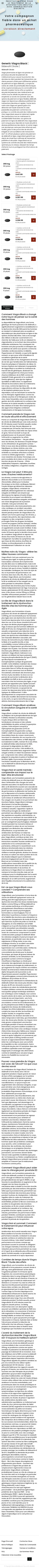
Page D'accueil (7, 1541)
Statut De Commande (28, 1545)
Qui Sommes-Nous (27, 1551)
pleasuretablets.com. (17, 1566)
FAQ (3, 1551)
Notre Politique (7, 1545)
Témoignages (7, 1548)
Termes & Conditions (27, 1548)
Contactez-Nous (26, 1541)
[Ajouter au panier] (33, 174)
